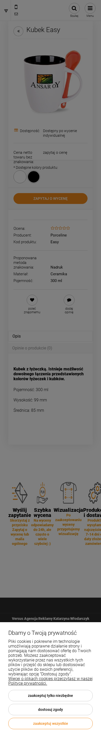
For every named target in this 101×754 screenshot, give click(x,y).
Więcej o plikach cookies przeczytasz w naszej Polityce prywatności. (50, 681)
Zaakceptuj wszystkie (50, 723)
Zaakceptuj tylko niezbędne (50, 696)
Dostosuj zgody (50, 709)
